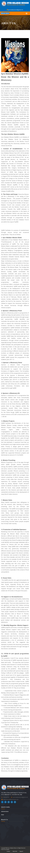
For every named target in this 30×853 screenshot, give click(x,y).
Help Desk (15, 851)
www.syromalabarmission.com (10, 799)
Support (21, 851)
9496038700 (6, 797)
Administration (5, 811)
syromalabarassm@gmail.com (20, 797)
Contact (8, 851)
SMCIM (7, 849)
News (2, 814)
